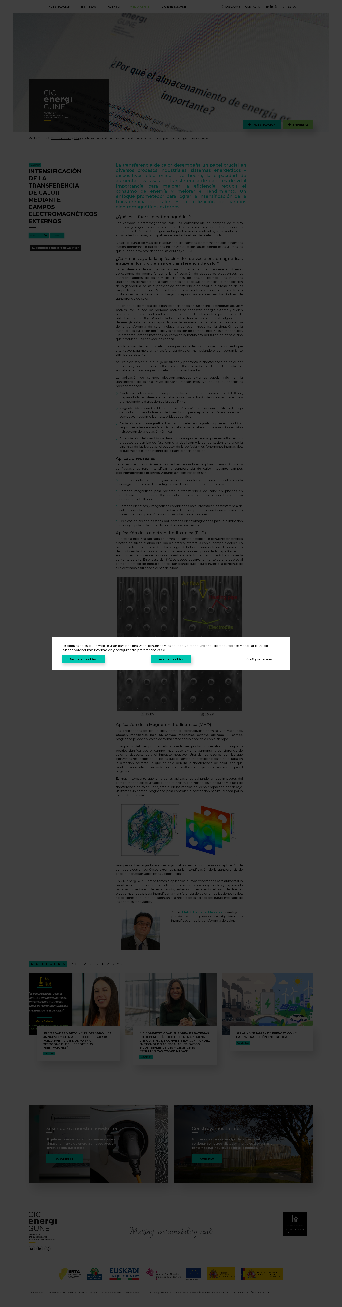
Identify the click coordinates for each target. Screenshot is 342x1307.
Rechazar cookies (83, 659)
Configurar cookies (259, 659)
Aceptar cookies (171, 659)
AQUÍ (161, 650)
